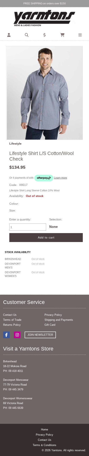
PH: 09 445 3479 (13, 389)
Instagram (17, 335)
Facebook (6, 335)
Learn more (60, 177)
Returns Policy (12, 324)
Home (44, 429)
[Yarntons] (44, 18)
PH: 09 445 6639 (13, 407)
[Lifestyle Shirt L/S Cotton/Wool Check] (44, 93)
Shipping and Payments (58, 319)
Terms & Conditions (44, 445)
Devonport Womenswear (17, 398)
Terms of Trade (12, 319)
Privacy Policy (53, 314)
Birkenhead (10, 361)
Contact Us (10, 314)
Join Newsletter (40, 334)
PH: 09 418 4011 (13, 370)
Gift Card (49, 324)
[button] (9, 35)
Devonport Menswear (15, 379)
